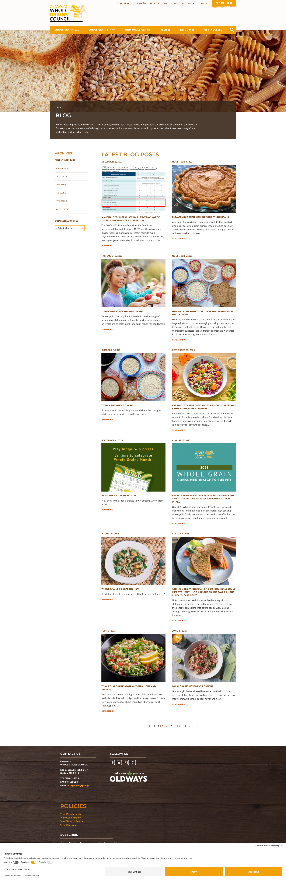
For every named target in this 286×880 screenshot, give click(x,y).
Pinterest (133, 762)
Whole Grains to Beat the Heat (120, 589)
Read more (107, 246)
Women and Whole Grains (117, 405)
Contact (192, 3)
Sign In (203, 3)
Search (232, 30)
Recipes (165, 29)
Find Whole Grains (138, 29)
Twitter (119, 762)
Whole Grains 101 (67, 29)
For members (224, 3)
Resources (187, 29)
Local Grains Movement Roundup (192, 686)
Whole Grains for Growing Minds (122, 311)
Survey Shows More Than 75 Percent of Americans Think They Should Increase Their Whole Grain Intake (203, 498)
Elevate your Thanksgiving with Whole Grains (201, 217)
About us (155, 3)
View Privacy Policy (70, 813)
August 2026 (62, 168)
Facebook (112, 762)
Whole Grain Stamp (102, 29)
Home (58, 107)
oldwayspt (128, 777)
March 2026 (61, 209)
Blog (165, 3)
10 (184, 726)
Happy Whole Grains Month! (118, 495)
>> (197, 726)
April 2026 (60, 201)
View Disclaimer (68, 825)
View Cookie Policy (70, 817)
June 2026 (60, 185)
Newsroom (177, 3)
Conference (123, 3)
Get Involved (213, 29)
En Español (140, 3)
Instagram (126, 762)
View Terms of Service (71, 821)
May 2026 (60, 193)
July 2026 (60, 176)
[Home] (68, 13)
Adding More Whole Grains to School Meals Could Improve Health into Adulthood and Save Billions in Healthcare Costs (203, 592)
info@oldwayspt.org (78, 785)
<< (140, 726)
